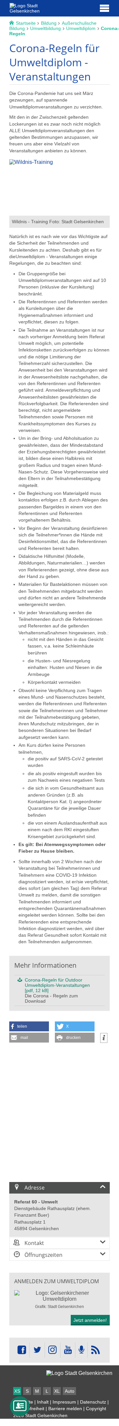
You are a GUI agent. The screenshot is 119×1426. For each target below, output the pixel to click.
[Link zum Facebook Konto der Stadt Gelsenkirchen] (21, 1350)
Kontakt (33, 1243)
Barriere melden (65, 1408)
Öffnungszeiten (42, 1255)
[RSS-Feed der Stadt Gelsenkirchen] (95, 1350)
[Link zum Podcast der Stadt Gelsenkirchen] (81, 1350)
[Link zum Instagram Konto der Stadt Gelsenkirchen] (52, 1350)
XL (57, 1391)
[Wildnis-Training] (59, 212)
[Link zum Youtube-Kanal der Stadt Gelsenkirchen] (67, 1350)
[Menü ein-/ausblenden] (104, 8)
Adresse (34, 1187)
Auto (69, 1391)
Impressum (64, 1402)
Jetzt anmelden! (90, 1320)
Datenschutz (93, 1402)
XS (17, 1391)
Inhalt (43, 1402)
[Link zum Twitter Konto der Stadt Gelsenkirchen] (37, 1350)
